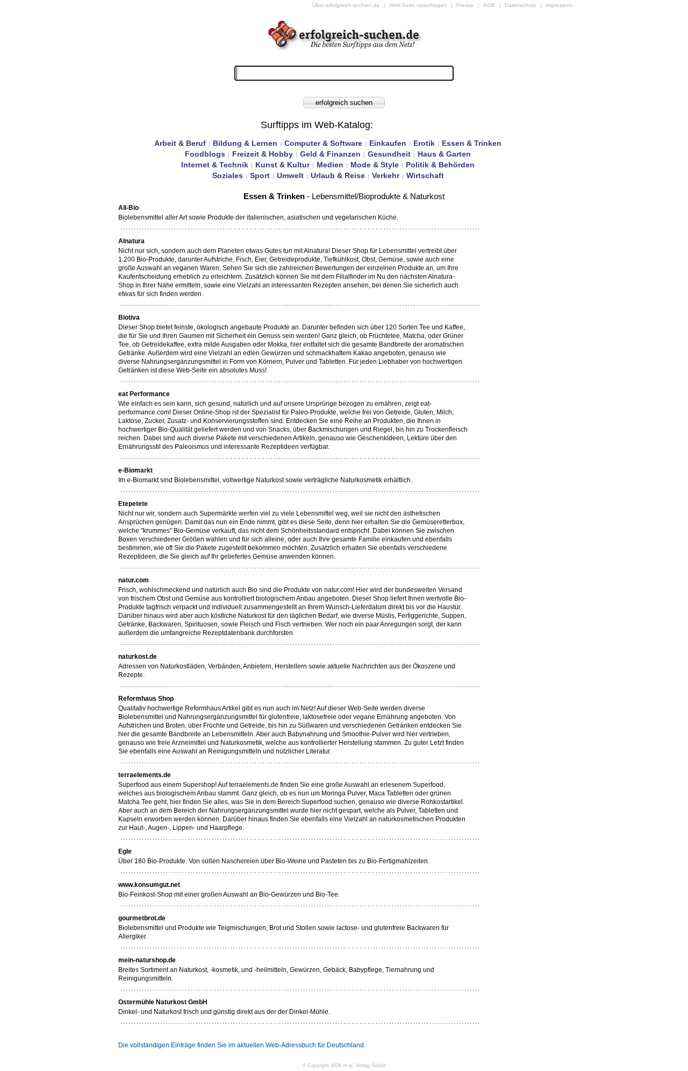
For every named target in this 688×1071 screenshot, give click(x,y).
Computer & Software (323, 143)
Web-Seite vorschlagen (418, 5)
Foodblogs (205, 154)
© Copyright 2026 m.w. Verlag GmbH (344, 1065)
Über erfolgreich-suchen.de (345, 5)
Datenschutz (520, 5)
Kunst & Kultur (282, 164)
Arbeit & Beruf (180, 143)
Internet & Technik (214, 164)
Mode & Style (374, 164)
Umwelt (290, 175)
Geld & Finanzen (330, 154)
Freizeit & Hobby (262, 154)
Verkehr (385, 175)
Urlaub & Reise (338, 175)
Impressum (559, 5)
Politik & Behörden (440, 164)
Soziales (227, 175)
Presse (465, 5)
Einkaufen (387, 143)
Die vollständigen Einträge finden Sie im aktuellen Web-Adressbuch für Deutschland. (242, 1045)
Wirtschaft (425, 175)
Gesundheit (389, 154)
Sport (260, 175)
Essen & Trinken (471, 143)
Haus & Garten (444, 154)
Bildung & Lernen (245, 143)
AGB (489, 5)
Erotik (424, 143)
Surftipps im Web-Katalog (315, 124)
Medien (330, 164)
